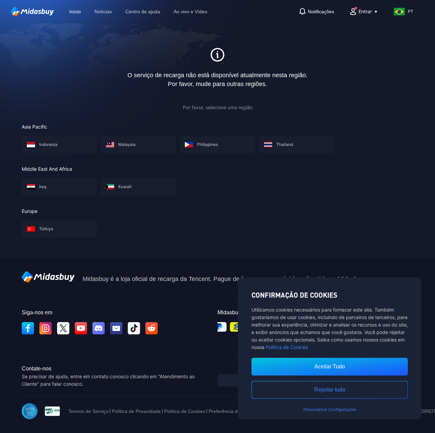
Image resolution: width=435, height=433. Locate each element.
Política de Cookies (287, 347)
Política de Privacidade (136, 411)
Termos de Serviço (88, 411)
